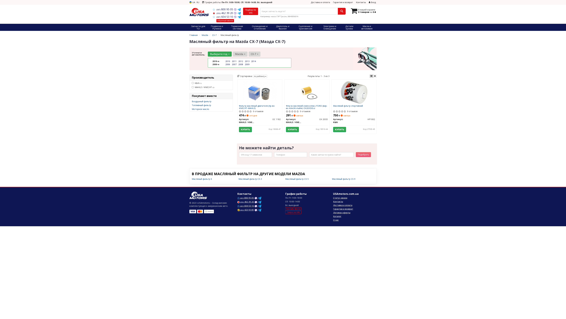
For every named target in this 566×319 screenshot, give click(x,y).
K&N (198, 83)
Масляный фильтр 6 (202, 179)
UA (193, 2)
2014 (253, 61)
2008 (240, 64)
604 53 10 (225, 16)
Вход (373, 2)
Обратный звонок (225, 20)
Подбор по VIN (250, 11)
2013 (247, 61)
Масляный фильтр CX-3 (250, 179)
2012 (240, 61)
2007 (234, 64)
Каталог (337, 216)
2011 (234, 61)
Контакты (361, 2)
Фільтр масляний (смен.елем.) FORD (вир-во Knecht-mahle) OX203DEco (306, 107)
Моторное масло (200, 109)
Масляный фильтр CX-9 (343, 179)
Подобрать (363, 154)
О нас (336, 220)
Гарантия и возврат (343, 2)
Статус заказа (340, 197)
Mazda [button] (239, 54)
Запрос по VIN (293, 212)
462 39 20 (225, 13)
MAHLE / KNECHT (204, 87)
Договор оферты (341, 212)
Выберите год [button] (219, 54)
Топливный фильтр (201, 105)
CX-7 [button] (254, 54)
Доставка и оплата (320, 2)
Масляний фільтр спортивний (348, 106)
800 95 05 (225, 9)
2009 (247, 64)
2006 (227, 64)
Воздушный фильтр (201, 101)
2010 (227, 61)
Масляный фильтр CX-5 (297, 179)
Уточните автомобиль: (198, 53)
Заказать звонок (293, 209)
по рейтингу (259, 76)
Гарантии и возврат (343, 208)
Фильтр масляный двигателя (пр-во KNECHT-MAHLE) (257, 107)
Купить (245, 129)
